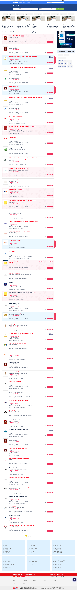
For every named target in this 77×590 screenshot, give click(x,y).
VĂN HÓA (34, 580)
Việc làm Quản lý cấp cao (7, 567)
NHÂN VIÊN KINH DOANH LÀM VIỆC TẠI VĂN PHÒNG (20, 126)
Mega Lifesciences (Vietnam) (14, 430)
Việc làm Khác (30, 564)
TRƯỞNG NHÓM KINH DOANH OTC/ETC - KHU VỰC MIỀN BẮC (22, 77)
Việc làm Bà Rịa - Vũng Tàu (32, 548)
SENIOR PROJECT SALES (14, 212)
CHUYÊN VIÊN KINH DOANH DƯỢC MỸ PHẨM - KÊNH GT (21, 333)
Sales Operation (12, 439)
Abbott (10, 222)
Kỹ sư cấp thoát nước (62, 60)
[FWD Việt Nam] (5, 159)
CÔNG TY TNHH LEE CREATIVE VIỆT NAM (16, 252)
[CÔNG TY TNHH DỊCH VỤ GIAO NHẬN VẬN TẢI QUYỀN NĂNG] (5, 284)
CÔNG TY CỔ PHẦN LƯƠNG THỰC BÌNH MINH (17, 149)
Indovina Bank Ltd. (12, 263)
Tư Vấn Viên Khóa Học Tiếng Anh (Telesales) (18, 343)
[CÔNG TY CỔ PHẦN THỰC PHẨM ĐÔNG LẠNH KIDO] (5, 139)
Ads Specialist (12, 352)
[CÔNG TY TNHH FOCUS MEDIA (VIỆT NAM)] (5, 315)
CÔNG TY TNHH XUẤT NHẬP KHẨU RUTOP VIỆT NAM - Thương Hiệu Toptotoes (23, 57)
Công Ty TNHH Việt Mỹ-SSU (14, 526)
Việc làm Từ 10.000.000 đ (57, 548)
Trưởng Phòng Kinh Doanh (14, 303)
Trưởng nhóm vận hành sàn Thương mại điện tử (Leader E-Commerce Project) (25, 97)
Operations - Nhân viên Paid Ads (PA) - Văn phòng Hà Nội (21, 525)
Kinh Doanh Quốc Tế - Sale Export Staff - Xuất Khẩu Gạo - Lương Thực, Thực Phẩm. (25, 147)
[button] (45, 42)
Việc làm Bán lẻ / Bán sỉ (7, 548)
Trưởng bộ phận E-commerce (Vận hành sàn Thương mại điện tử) (23, 56)
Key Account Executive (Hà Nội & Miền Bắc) (18, 429)
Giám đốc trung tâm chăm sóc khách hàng (18, 47)
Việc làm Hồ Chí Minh (31, 545)
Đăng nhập (62, 5)
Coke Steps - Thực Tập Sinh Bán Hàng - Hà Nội (19, 477)
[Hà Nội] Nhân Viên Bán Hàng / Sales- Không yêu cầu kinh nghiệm (23, 487)
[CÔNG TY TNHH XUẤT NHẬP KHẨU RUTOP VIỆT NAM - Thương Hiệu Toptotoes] (5, 58)
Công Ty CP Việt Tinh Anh (13, 382)
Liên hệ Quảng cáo (43, 588)
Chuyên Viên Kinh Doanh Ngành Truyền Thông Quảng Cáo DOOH (22, 313)
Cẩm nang (28, 2)
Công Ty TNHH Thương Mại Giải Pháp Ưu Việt (17, 517)
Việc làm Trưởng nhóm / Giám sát (8, 564)
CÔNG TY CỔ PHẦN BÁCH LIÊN (14, 191)
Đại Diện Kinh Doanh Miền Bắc (15, 116)
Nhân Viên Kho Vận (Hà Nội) (15, 515)
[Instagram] (61, 576)
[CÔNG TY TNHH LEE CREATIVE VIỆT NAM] (5, 253)
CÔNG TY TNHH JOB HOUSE (14, 108)
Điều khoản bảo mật (49, 588)
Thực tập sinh (69, 66)
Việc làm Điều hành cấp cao (7, 568)
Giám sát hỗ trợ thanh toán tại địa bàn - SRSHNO (19, 231)
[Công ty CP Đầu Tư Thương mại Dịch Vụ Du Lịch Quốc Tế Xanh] (5, 275)
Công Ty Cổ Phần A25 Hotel (14, 37)
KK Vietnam (11, 459)
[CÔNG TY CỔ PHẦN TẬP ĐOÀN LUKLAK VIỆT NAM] (5, 305)
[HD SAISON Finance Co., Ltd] (5, 233)
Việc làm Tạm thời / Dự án (32, 561)
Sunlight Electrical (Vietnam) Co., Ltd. (16, 213)
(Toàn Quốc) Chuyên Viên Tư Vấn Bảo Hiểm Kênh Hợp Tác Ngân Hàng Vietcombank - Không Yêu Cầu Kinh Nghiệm (23, 158)
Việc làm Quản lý (5, 565)
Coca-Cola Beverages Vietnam (14, 478)
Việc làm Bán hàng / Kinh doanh (8, 546)
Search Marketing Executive (15, 240)
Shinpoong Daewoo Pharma (14, 78)
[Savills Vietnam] (5, 202)
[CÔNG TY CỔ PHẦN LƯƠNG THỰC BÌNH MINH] (5, 149)
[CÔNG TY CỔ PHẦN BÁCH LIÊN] (5, 191)
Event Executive (12, 506)
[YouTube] (63, 576)
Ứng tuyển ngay (50, 52)
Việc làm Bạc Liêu (31, 549)
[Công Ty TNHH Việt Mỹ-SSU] (5, 527)
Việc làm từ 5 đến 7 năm (57, 565)
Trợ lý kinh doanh (12, 410)
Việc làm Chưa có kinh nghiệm (58, 561)
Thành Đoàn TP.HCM (61, 587)
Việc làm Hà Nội (30, 543)
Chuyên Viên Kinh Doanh (14, 362)
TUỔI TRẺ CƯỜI (30, 0)
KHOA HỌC (45, 580)
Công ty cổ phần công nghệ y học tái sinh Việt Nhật (18, 325)
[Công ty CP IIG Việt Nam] (5, 345)
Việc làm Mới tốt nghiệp (7, 561)
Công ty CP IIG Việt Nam (13, 344)
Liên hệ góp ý (55, 588)
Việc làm (24, 2)
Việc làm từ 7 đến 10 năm (57, 567)
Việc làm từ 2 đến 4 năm (57, 564)
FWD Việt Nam (11, 160)
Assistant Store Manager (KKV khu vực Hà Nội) (19, 458)
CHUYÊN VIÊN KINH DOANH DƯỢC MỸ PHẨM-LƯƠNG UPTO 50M (22, 67)
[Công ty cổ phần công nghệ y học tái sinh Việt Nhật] (5, 326)
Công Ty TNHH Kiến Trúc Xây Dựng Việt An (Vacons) (18, 170)
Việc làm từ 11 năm (56, 568)
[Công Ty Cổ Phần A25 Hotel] (5, 37)
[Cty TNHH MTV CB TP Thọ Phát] (5, 118)
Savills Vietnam (12, 202)
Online (65, 63)
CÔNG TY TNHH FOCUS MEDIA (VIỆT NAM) (16, 314)
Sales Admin (60, 55)
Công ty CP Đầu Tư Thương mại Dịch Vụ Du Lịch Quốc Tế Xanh (20, 274)
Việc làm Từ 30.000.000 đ (57, 552)
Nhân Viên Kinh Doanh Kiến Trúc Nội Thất (18, 496)
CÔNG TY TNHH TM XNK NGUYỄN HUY (15, 127)
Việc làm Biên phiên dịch (7, 552)
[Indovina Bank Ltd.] (5, 263)
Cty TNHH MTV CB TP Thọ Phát (14, 118)
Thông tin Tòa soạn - (55, 587)
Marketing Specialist (13, 107)
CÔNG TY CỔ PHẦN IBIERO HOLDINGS (15, 411)
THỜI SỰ (14, 580)
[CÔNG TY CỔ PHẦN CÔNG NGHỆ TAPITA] (5, 242)
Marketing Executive (13, 467)
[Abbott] (5, 223)
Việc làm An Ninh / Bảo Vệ (7, 543)
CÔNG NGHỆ (25, 580)
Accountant (66, 55)
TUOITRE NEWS (25, 0)
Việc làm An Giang (31, 546)
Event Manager (12, 251)
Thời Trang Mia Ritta (12, 181)
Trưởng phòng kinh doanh (14, 35)
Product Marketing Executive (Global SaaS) (18, 400)
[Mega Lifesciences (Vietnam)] (5, 431)
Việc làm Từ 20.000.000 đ (57, 551)
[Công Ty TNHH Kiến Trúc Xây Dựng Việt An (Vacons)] (5, 170)
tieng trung (60, 63)
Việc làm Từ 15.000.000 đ (57, 549)
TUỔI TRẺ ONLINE (15, 0)
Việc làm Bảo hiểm (6, 549)
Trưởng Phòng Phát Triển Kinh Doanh (17, 324)
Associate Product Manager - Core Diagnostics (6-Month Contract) (23, 221)
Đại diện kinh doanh (62, 57)
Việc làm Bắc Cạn (31, 551)
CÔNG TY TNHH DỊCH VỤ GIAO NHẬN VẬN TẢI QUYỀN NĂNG (19, 284)
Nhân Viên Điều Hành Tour (14, 273)
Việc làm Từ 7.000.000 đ (57, 546)
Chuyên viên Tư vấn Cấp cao (15, 371)
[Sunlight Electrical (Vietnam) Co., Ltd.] (5, 214)
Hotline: (61, 588)
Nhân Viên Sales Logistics (14, 282)
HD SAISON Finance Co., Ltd (14, 232)
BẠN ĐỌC (55, 580)
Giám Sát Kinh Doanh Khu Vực (15, 381)
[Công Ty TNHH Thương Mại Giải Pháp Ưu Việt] (5, 517)
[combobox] (25, 9)
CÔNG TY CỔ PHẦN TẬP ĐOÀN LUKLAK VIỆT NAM (18, 304)
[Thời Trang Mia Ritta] (5, 181)
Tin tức (20, 2)
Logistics (70, 63)
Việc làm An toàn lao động (7, 545)
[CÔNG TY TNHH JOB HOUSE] (5, 109)
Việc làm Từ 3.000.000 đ (57, 543)
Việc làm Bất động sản (6, 551)
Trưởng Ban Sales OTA (13, 86)
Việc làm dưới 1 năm (56, 562)
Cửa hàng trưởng (12, 137)
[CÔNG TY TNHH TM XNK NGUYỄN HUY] (5, 128)
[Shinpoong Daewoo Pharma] (5, 79)
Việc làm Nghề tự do (31, 562)
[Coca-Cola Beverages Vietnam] (5, 479)
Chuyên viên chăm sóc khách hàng (17, 419)
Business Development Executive (16, 168)
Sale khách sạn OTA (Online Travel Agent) (18, 448)
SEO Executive (12, 391)
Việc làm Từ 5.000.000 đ (57, 545)
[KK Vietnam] (5, 460)
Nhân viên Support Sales (14, 189)
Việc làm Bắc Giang (31, 552)
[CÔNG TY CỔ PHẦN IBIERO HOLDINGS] (5, 412)
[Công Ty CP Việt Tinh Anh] (5, 383)
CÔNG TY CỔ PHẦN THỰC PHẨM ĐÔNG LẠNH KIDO (18, 138)
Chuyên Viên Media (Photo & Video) (16, 179)
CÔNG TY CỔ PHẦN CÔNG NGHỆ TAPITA (16, 242)
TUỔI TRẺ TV (20, 0)
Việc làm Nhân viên (6, 562)
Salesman (69, 60)
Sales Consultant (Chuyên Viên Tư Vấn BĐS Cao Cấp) (20, 200)
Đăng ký (58, 5)
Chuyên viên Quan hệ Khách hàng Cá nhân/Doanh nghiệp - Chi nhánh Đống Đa (23, 261)
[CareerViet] (59, 574)
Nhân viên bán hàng (62, 66)
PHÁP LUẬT (14, 583)
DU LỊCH (24, 583)
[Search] (63, 2)
